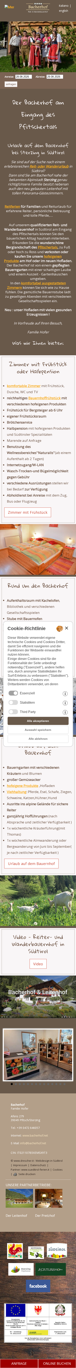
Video (38, 963)
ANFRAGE (19, 1363)
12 (56, 1084)
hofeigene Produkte (22, 785)
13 (60, 1084)
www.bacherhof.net (35, 1135)
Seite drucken (26, 1174)
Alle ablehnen (38, 738)
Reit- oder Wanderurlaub (49, 166)
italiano (64, 5)
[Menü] (7, 8)
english (63, 11)
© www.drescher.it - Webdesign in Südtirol (37, 1160)
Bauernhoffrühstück (44, 398)
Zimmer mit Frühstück (27, 512)
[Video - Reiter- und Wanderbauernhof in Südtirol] (38, 997)
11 (52, 1084)
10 (48, 1084)
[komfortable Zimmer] (38, 549)
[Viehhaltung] (38, 900)
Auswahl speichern (38, 729)
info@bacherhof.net (33, 1143)
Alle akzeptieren (38, 721)
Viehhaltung (16, 791)
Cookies (58, 1169)
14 (64, 1084)
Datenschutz (38, 1165)
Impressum (20, 1165)
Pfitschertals (48, 247)
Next (67, 1055)
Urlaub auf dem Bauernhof (31, 863)
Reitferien (12, 206)
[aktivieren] (13, 702)
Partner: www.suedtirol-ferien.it (30, 1169)
